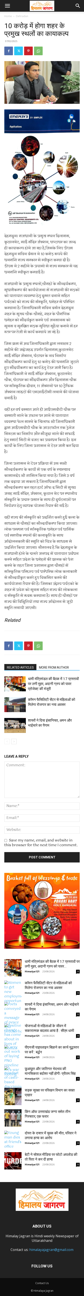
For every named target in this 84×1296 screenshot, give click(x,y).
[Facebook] (8, 51)
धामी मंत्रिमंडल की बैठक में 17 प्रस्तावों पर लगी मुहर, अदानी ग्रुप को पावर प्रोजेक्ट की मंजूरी (53, 684)
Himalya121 (32, 971)
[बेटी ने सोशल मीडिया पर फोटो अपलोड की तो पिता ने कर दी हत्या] (13, 1160)
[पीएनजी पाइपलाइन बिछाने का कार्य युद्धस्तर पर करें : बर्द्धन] (13, 1061)
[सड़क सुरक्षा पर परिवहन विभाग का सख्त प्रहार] (13, 1096)
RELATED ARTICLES (20, 667)
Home (8, 16)
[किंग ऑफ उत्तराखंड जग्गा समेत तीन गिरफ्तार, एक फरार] (13, 1118)
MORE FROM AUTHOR (54, 667)
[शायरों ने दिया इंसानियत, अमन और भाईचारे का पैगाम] (15, 725)
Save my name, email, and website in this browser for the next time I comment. (41, 843)
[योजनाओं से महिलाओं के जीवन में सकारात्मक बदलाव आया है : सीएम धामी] (13, 1037)
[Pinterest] (28, 51)
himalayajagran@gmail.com (51, 1249)
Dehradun (22, 16)
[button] (7, 6)
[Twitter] (18, 51)
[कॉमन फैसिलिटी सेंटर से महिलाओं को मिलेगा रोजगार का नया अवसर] (15, 704)
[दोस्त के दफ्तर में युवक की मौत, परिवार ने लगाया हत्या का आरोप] (13, 1140)
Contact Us (42, 1283)
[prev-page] (7, 741)
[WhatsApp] (38, 51)
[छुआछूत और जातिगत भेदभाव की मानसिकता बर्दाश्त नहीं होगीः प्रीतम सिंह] (13, 1084)
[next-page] (14, 741)
